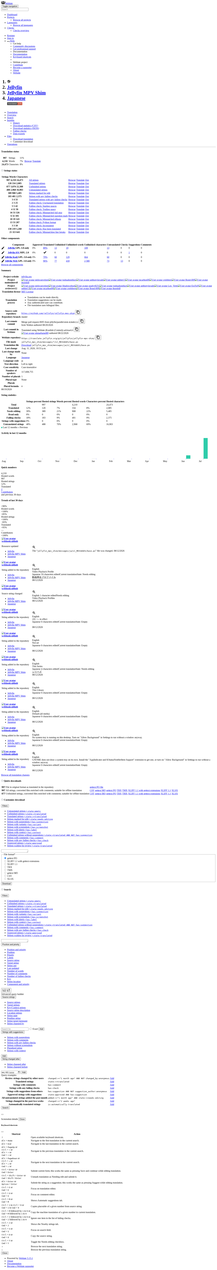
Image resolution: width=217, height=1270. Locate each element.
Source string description (18, 1010)
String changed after (16, 1064)
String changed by (15, 1023)
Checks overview (21, 30)
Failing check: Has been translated (45, 229)
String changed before (17, 1067)
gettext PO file (96, 787)
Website (16, 73)
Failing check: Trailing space (42, 209)
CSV (92, 790)
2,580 (87, 261)
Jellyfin (14, 87)
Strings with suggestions (18, 1037)
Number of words (15, 971)
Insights (10, 120)
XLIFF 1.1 (166, 790)
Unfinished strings (37, 186)
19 (67, 248)
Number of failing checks (19, 976)
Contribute (18, 65)
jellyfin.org (26, 276)
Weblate (9, 3)
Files (9, 136)
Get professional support (24, 49)
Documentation (20, 54)
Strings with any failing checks (43, 196)
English (35, 569)
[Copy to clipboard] (78, 312)
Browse (28, 161)
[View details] (34, 548)
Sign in (10, 38)
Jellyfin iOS (14, 252)
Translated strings (37, 183)
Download (26, 345)
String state (12, 1015)
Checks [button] (10, 28)
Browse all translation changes (15, 775)
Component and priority (18, 984)
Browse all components (12, 264)
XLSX (175, 790)
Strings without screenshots (19, 1045)
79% (45, 257)
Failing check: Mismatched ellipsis (45, 219)
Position (11, 952)
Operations (12, 144)
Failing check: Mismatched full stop (45, 212)
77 (55, 261)
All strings (34, 180)
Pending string (14, 1018)
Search (10, 117)
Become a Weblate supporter (20, 1266)
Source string (13, 960)
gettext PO (111, 790)
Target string (13, 963)
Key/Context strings (16, 1007)
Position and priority (16, 949)
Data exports (19, 133)
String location (14, 981)
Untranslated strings (38, 190)
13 (55, 248)
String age (12, 965)
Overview (11, 115)
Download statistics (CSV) (25, 125)
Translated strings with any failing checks (48, 199)
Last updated (13, 968)
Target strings (13, 1005)
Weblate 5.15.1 (26, 1258)
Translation (12, 112)
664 (86, 257)
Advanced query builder (12, 994)
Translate (36, 161)
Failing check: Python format (42, 222)
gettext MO (100, 790)
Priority (10, 955)
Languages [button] (12, 22)
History (16, 123)
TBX (119, 790)
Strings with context (16, 1050)
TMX (125, 790)
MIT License (27, 291)
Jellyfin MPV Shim (26, 92)
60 (55, 257)
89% (45, 248)
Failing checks (19, 131)
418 (68, 261)
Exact (35, 1029)
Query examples (8, 1075)
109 (86, 248)
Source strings (13, 1002)
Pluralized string (14, 1048)
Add (41, 1029)
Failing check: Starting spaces (43, 206)
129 (68, 257)
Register (11, 35)
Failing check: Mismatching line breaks (47, 232)
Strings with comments (17, 1040)
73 (108, 261)
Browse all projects (22, 20)
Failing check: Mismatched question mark (48, 216)
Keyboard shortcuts (22, 57)
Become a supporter (22, 67)
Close (22, 1119)
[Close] (2, 1114)
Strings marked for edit (39, 193)
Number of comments (17, 973)
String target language (17, 1021)
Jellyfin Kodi (11, 257)
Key (9, 979)
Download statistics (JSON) (26, 128)
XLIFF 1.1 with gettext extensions (144, 790)
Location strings (14, 1013)
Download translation (23, 139)
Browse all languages (23, 25)
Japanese (16, 98)
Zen (87, 180)
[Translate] (3, 248)
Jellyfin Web (11, 261)
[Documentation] (2, 170)
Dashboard (12, 14)
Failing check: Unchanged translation (46, 203)
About (16, 70)
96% (45, 261)
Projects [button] (10, 17)
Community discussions (24, 46)
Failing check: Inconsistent (41, 225)
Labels (10, 957)
